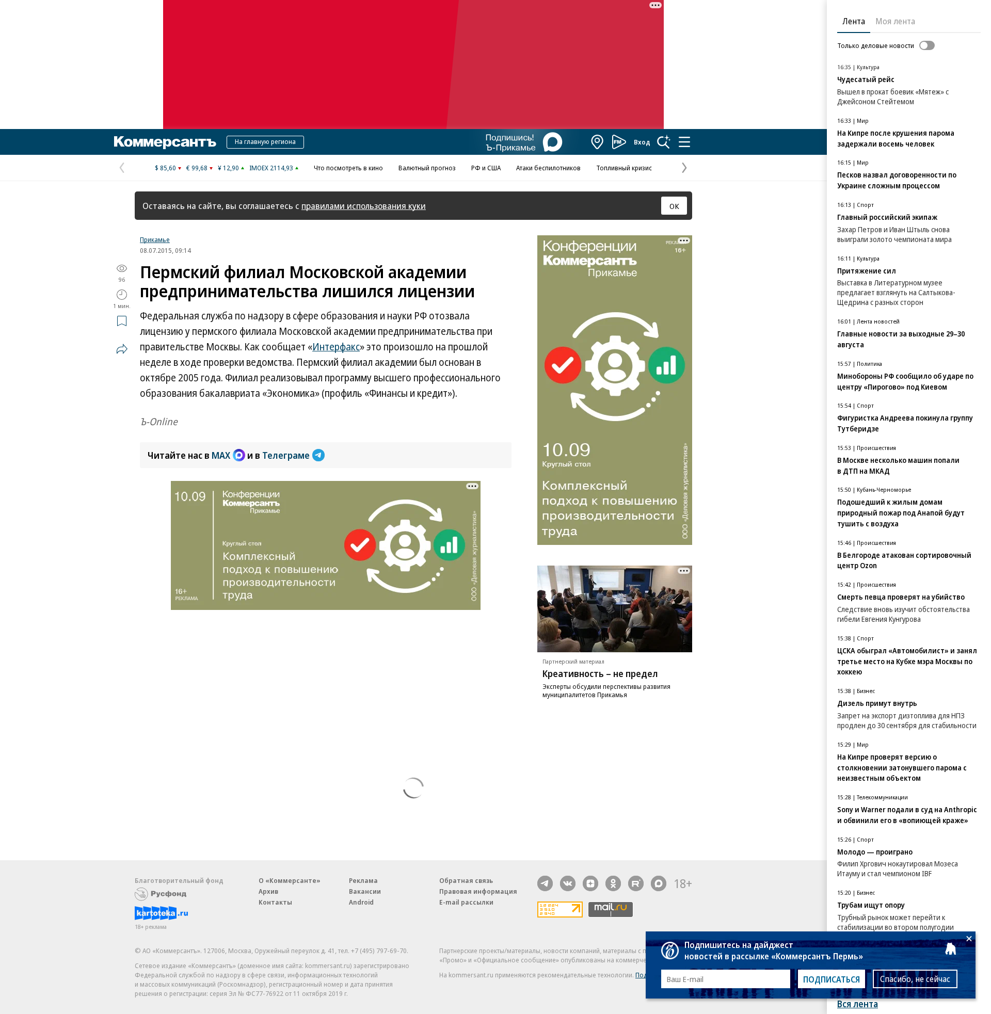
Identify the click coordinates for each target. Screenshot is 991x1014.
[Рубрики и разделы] (684, 142)
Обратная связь (466, 880)
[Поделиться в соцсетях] (122, 349)
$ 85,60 (165, 167)
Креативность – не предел (600, 673)
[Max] (658, 883)
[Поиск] (664, 142)
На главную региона (265, 141)
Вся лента (857, 1004)
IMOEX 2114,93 (271, 167)
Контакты (275, 902)
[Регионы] (597, 142)
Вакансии (365, 891)
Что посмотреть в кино (348, 167)
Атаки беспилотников (548, 167)
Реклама (363, 880)
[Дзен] (590, 883)
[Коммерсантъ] (165, 142)
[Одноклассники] (613, 883)
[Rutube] (636, 883)
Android (361, 902)
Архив (268, 891)
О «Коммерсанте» (290, 880)
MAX (221, 455)
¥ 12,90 (228, 167)
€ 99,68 (196, 167)
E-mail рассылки (466, 902)
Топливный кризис (624, 167)
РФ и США (486, 167)
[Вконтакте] (568, 883)
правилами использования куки (363, 206)
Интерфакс (336, 346)
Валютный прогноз (427, 167)
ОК (674, 206)
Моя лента (895, 21)
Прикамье (155, 239)
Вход (642, 142)
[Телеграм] (545, 883)
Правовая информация (478, 891)
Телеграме (286, 455)
